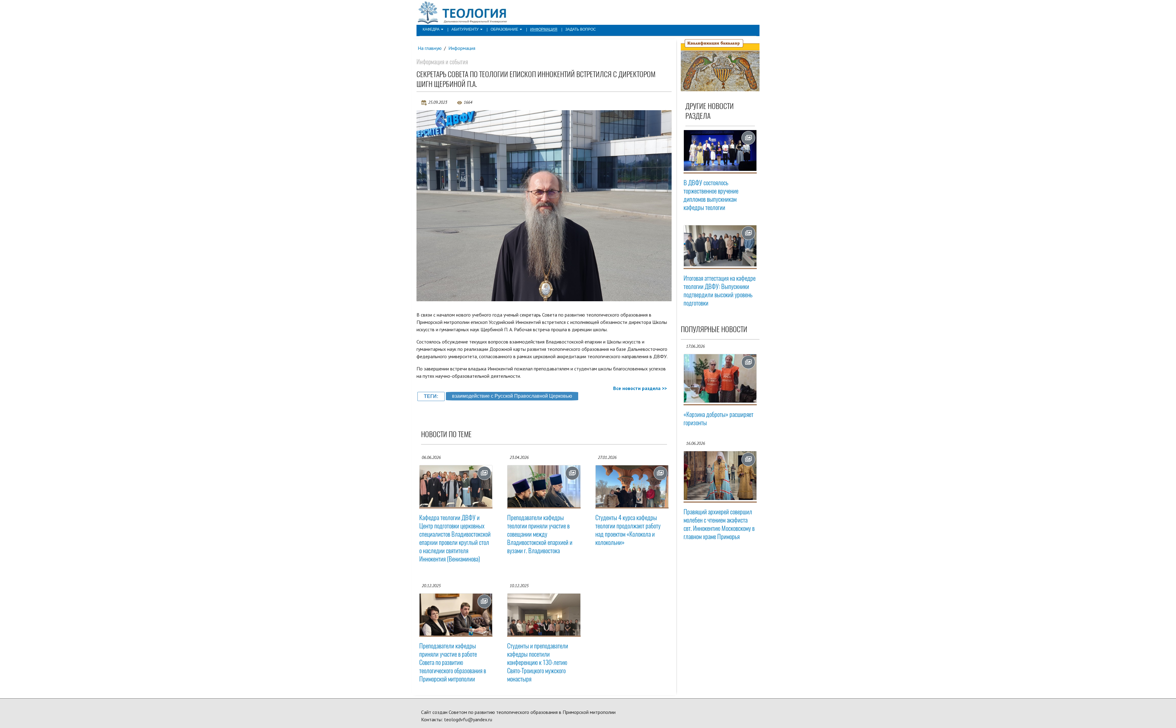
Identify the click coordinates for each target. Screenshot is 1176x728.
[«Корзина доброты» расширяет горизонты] (720, 378)
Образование (504, 29)
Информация (543, 29)
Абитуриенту (465, 29)
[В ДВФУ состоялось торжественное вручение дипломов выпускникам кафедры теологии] (720, 150)
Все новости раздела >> (640, 388)
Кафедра (431, 29)
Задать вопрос (580, 29)
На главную (430, 48)
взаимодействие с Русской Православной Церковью (512, 396)
